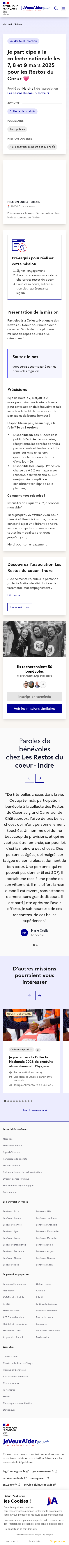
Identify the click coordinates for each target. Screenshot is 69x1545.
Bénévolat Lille (43, 1211)
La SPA (6, 1304)
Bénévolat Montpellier (47, 1231)
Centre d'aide (10, 1356)
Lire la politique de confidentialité (20, 1529)
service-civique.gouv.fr (38, 1485)
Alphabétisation (11, 1152)
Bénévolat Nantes (45, 1258)
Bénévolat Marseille (46, 1238)
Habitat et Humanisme (15, 1324)
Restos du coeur (44, 1317)
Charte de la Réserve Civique (18, 1363)
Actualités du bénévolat (15, 1376)
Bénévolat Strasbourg (14, 1244)
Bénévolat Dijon (44, 1244)
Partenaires (9, 1390)
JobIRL (39, 1297)
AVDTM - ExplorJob (13, 1297)
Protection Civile (12, 1330)
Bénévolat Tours (11, 1238)
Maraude (8, 1139)
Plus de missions (33, 1110)
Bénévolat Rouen (12, 1218)
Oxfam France (43, 1284)
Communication (11, 1383)
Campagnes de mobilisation (17, 1403)
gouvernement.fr (43, 1471)
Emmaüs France (11, 1310)
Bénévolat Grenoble (46, 1224)
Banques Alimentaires (14, 1284)
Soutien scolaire (11, 1165)
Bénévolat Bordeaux (13, 1251)
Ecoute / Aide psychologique (18, 1185)
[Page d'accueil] (36, 8)
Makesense (9, 1290)
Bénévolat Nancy (12, 1258)
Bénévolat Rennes (12, 1224)
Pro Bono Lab (43, 1337)
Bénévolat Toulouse (46, 1218)
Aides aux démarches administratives (22, 1172)
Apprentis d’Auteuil (13, 1337)
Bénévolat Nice (11, 1264)
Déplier (12, 595)
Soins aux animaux (12, 1145)
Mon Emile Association (48, 1330)
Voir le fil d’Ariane (12, 24)
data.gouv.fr (38, 1478)
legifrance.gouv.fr (14, 1471)
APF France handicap (14, 1317)
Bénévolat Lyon (11, 1231)
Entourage (41, 1324)
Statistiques (9, 1410)
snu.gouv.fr (10, 1485)
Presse (6, 1396)
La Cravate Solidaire (46, 1304)
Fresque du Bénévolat (14, 1370)
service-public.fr (13, 1478)
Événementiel (10, 1192)
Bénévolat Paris (11, 1211)
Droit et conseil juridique (16, 1179)
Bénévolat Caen (44, 1264)
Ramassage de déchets (15, 1159)
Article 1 (40, 1290)
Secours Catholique (46, 1310)
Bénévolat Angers (45, 1251)
